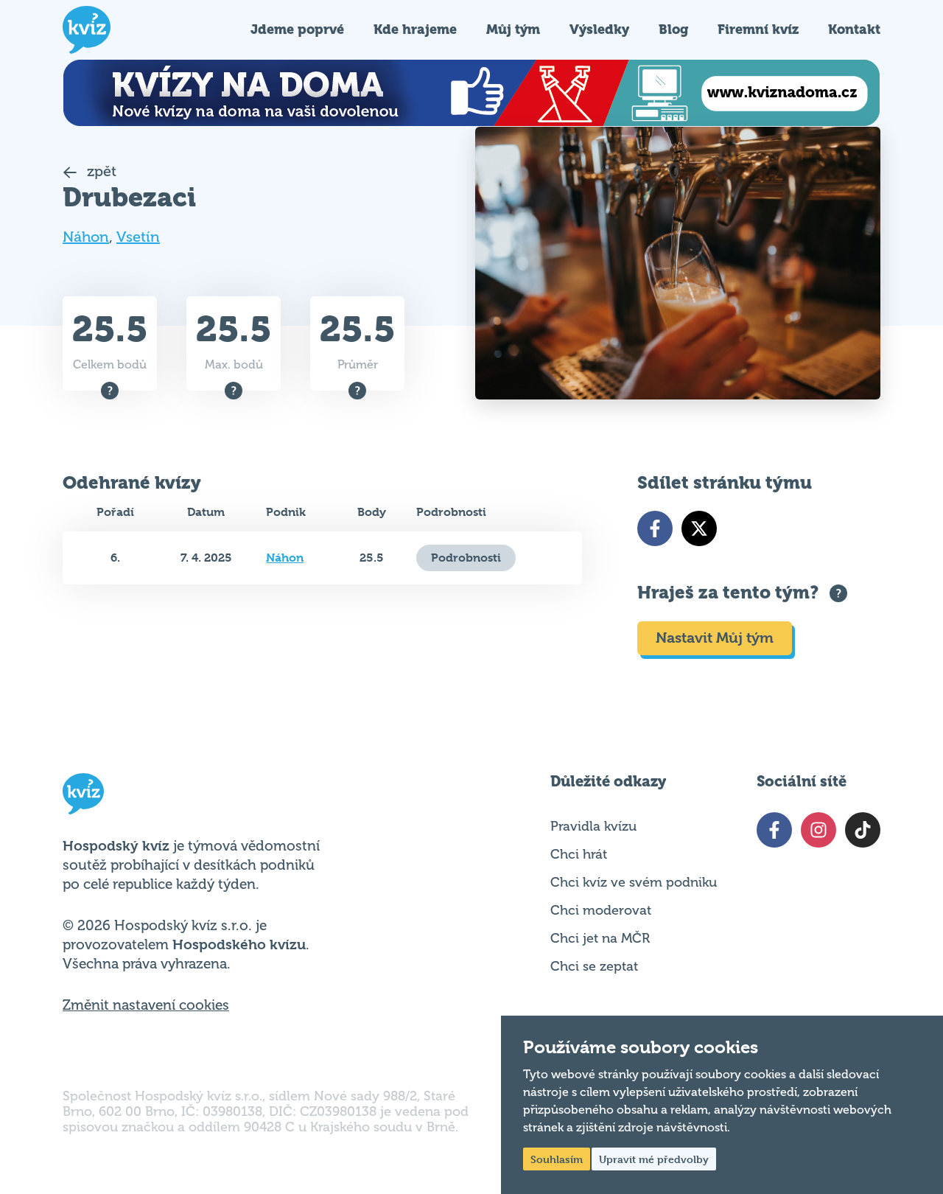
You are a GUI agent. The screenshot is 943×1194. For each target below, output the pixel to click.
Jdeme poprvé (297, 29)
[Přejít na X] (699, 528)
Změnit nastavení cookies (146, 1005)
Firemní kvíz (758, 29)
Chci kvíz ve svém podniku (633, 882)
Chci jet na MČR (600, 938)
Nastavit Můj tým (715, 637)
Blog (673, 29)
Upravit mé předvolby (654, 1159)
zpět (99, 171)
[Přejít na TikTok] (862, 830)
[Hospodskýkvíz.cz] (87, 30)
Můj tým (513, 29)
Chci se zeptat (594, 966)
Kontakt (854, 29)
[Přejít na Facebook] (655, 528)
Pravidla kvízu (593, 826)
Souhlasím (556, 1159)
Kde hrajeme (415, 29)
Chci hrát (578, 854)
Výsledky (599, 29)
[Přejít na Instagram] (818, 830)
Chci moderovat (600, 910)
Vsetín (138, 236)
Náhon (86, 236)
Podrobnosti (466, 558)
